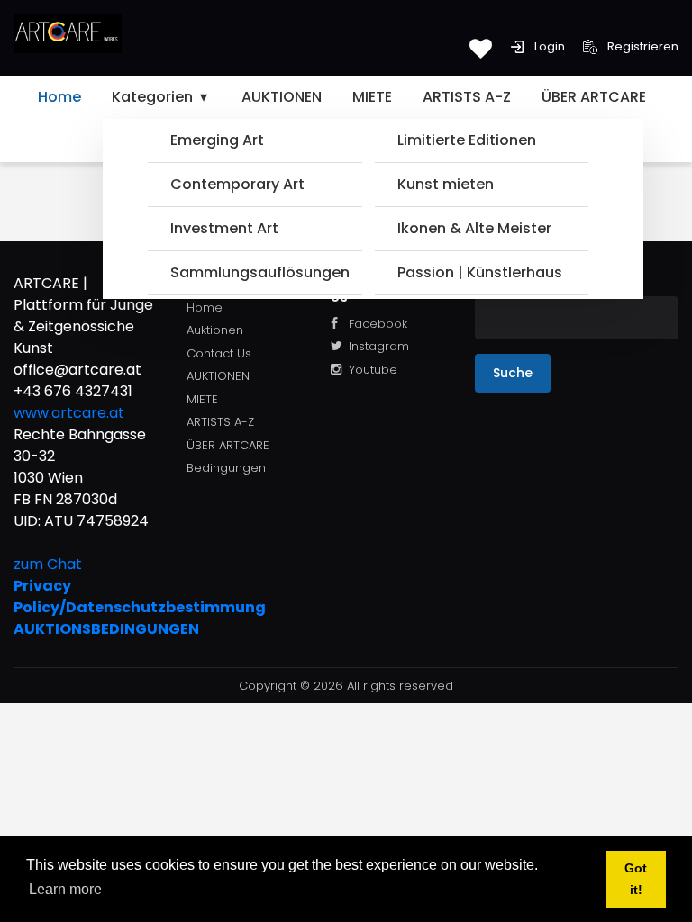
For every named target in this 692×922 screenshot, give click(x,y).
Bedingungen (226, 467)
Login (548, 46)
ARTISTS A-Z (467, 96)
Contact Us (219, 353)
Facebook (378, 323)
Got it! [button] (635, 879)
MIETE (372, 96)
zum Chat (48, 564)
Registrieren (641, 46)
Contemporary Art (237, 184)
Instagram (379, 346)
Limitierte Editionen (466, 140)
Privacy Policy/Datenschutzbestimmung (86, 596)
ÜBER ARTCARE (594, 96)
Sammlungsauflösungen (259, 272)
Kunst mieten (445, 184)
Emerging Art (217, 140)
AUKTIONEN (281, 96)
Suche (513, 373)
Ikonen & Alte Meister (474, 228)
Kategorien (154, 96)
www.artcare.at (69, 412)
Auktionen (215, 330)
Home (59, 96)
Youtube (373, 369)
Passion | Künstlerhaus (479, 272)
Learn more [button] (65, 889)
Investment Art (224, 228)
